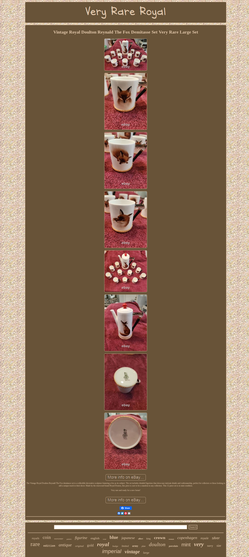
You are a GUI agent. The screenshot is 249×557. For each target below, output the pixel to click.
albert (140, 539)
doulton (157, 544)
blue (114, 537)
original (79, 546)
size (218, 545)
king (148, 538)
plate (144, 546)
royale (205, 538)
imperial (111, 551)
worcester (58, 538)
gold (90, 545)
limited (125, 546)
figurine (81, 538)
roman (171, 539)
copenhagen (187, 537)
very (199, 544)
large (146, 552)
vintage (132, 551)
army (135, 545)
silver (216, 538)
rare (35, 544)
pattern (69, 539)
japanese (128, 538)
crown (159, 537)
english (95, 538)
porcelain (173, 546)
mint (186, 544)
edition (49, 546)
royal (103, 544)
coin (47, 537)
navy (210, 545)
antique (65, 544)
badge (115, 546)
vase (104, 539)
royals (35, 538)
